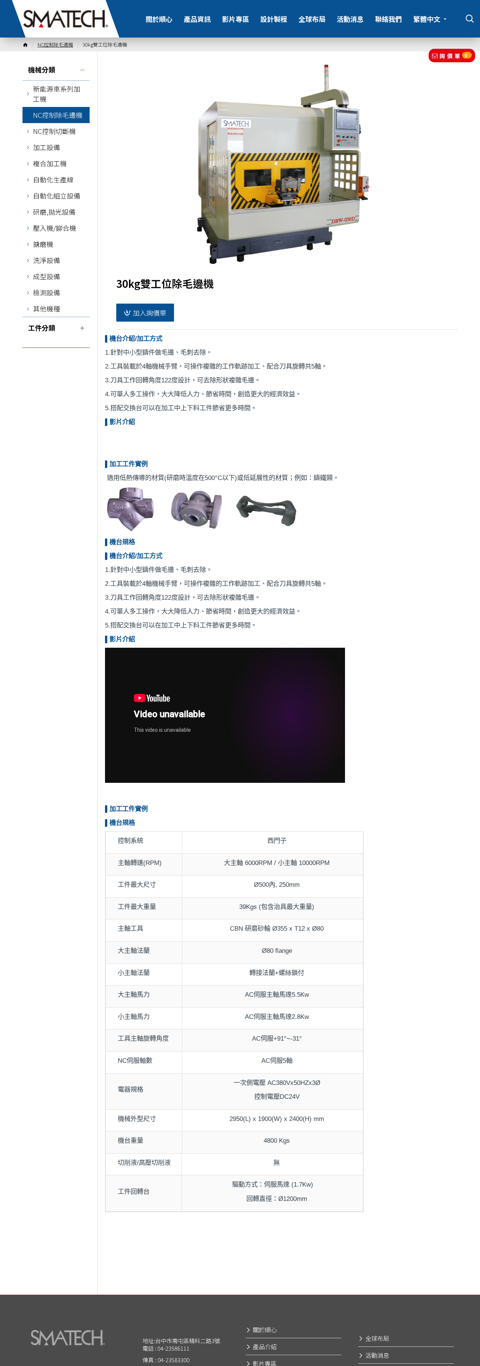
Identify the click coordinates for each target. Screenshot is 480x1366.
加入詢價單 (149, 312)
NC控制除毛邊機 (55, 44)
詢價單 (454, 56)
